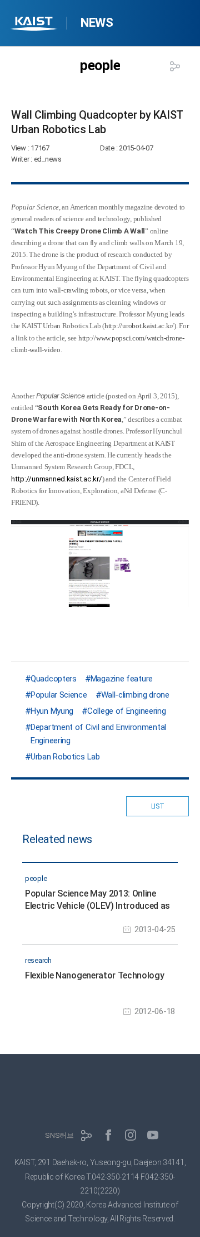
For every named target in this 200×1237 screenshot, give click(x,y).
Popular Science (59, 695)
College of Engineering (126, 711)
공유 (175, 66)
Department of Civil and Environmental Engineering (98, 734)
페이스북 (108, 1135)
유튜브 (152, 1135)
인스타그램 (130, 1135)
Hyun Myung (52, 711)
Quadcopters (54, 679)
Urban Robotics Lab (65, 757)
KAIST (35, 25)
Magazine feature (122, 679)
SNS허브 (59, 1135)
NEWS (97, 23)
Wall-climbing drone (135, 695)
